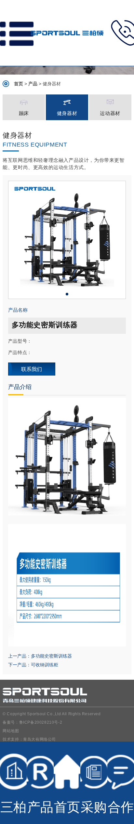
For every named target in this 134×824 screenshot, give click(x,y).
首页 (18, 83)
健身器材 (52, 83)
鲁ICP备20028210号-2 (40, 722)
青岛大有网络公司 (39, 739)
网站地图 (11, 731)
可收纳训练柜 (44, 664)
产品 (32, 83)
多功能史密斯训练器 (51, 656)
